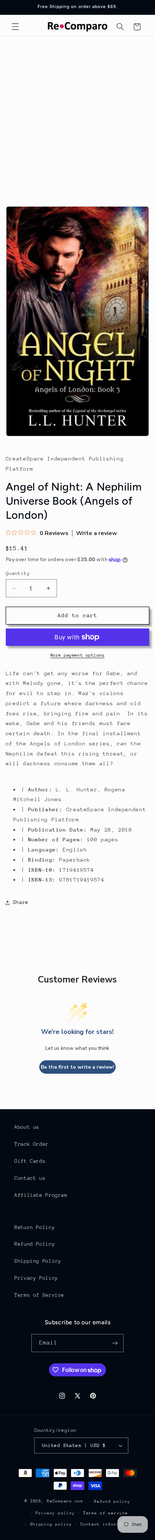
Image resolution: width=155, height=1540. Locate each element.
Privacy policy (55, 1513)
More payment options (77, 655)
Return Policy (34, 1227)
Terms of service (105, 1513)
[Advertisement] (77, 117)
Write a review (96, 533)
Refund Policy (34, 1244)
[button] (15, 26)
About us (26, 1127)
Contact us (29, 1178)
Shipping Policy (37, 1261)
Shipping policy (51, 1524)
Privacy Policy (36, 1278)
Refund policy (112, 1501)
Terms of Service (39, 1295)
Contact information (106, 1524)
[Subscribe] (115, 1343)
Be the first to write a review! (77, 1067)
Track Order (31, 1144)
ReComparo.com (65, 1501)
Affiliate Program (40, 1195)
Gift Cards (29, 1161)
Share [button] (20, 902)
